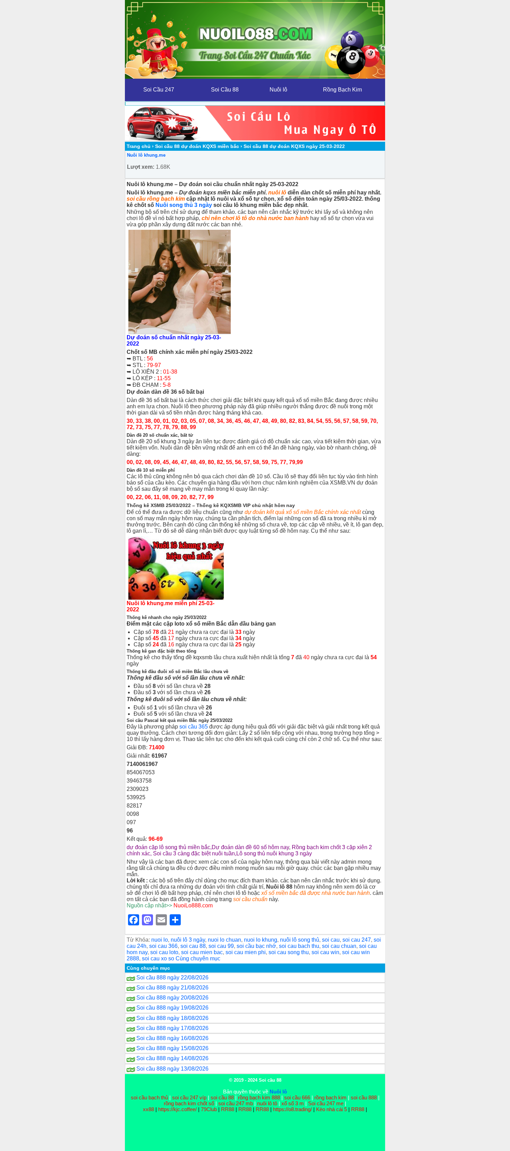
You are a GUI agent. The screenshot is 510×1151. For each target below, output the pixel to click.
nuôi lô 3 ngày (188, 940)
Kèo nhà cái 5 (331, 1109)
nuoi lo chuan (224, 940)
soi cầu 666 (297, 1097)
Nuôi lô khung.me (146, 155)
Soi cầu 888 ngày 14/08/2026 (172, 1058)
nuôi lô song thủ (299, 940)
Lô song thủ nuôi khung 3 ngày (274, 853)
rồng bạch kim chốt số (189, 1103)
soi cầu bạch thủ (149, 1097)
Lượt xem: (140, 167)
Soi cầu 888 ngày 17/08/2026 (172, 1028)
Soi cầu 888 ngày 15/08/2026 (172, 1048)
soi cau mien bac (202, 952)
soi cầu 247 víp (189, 1097)
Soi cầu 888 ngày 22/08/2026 (172, 977)
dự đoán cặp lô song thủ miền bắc (168, 847)
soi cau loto (164, 952)
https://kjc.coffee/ (177, 1109)
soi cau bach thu (299, 946)
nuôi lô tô (267, 1103)
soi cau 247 (356, 940)
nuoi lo (159, 940)
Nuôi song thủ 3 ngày (183, 205)
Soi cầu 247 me (325, 1103)
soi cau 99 (221, 946)
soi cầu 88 (222, 1097)
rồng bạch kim (330, 1097)
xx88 (149, 1109)
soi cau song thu (289, 952)
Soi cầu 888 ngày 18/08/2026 (172, 1018)
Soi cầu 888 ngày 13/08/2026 (172, 1069)
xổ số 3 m (292, 1103)
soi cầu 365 (193, 727)
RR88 (227, 1109)
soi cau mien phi (246, 952)
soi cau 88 (193, 946)
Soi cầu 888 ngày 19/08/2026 (172, 1008)
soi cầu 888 (364, 1097)
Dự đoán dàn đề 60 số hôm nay (250, 847)
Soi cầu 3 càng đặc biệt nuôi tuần (194, 853)
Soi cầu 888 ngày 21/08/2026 (172, 988)
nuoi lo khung (260, 940)
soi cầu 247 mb (235, 1103)
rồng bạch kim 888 (259, 1097)
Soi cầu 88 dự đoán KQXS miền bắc (197, 146)
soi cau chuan (339, 946)
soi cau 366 (163, 946)
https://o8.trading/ (292, 1109)
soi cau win (325, 952)
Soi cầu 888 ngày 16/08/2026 (172, 1038)
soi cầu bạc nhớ (256, 946)
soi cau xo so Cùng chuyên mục (181, 958)
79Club (209, 1109)
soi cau (331, 940)
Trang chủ (139, 146)
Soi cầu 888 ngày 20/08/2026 (172, 998)
